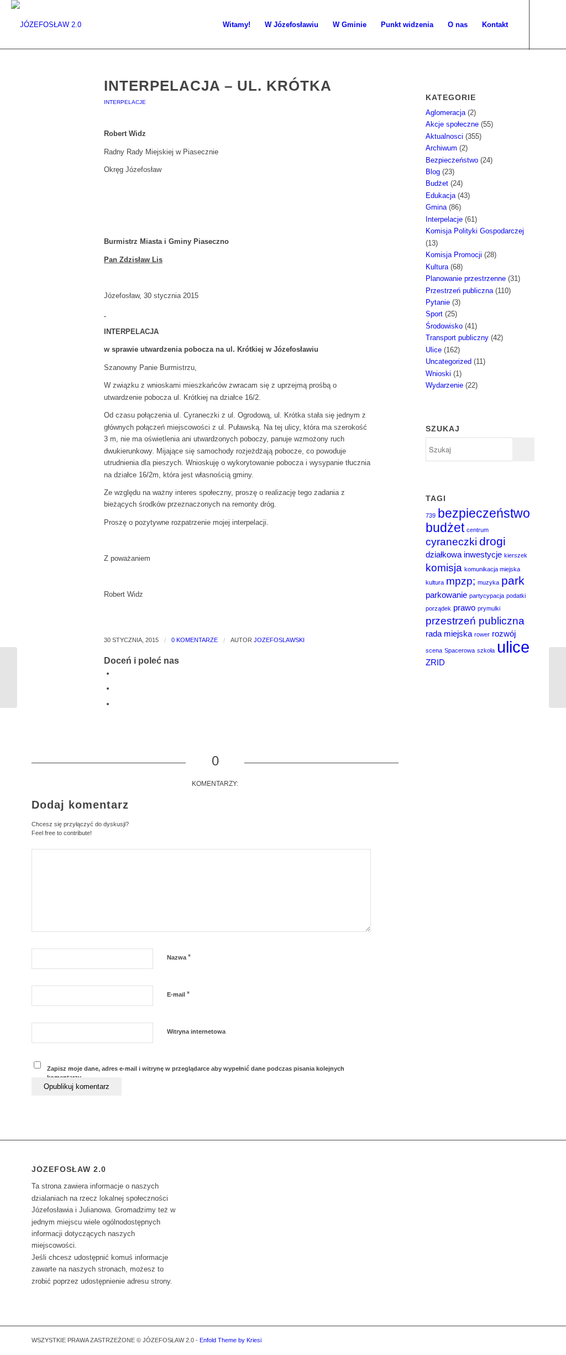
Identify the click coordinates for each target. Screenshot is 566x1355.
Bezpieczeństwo (452, 160)
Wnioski (438, 373)
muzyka (488, 582)
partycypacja (486, 595)
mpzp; (460, 581)
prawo (464, 607)
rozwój (504, 633)
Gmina (436, 207)
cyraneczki (451, 542)
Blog (433, 172)
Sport (434, 314)
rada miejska (449, 633)
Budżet (437, 183)
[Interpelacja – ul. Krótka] (54, 102)
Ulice (434, 350)
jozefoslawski (279, 640)
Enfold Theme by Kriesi (230, 1340)
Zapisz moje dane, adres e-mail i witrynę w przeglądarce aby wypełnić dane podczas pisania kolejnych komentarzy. (195, 1073)
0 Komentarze (194, 640)
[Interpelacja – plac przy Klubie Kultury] (8, 677)
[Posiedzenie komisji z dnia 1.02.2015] (557, 677)
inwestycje (483, 554)
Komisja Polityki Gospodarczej (475, 231)
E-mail (178, 994)
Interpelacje (125, 102)
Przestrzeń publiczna (459, 290)
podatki (516, 595)
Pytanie (438, 302)
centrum (478, 530)
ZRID (435, 662)
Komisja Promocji (454, 255)
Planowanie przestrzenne (466, 278)
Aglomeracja (445, 112)
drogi (492, 541)
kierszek (515, 555)
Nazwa (179, 957)
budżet (445, 527)
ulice (513, 647)
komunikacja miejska (492, 569)
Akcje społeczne (452, 124)
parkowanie (446, 595)
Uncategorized (448, 361)
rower (482, 634)
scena (434, 650)
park (513, 580)
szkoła (486, 650)
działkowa (444, 554)
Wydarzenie (444, 385)
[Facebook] (546, 24)
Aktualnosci (444, 136)
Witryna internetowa (196, 1031)
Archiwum (441, 148)
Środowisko (444, 326)
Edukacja (440, 195)
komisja (444, 568)
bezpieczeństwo (484, 513)
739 (431, 515)
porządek (438, 608)
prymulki (489, 608)
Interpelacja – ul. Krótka (218, 85)
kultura (435, 582)
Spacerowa (459, 650)
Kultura (437, 267)
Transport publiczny (457, 337)
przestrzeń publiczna (475, 621)
